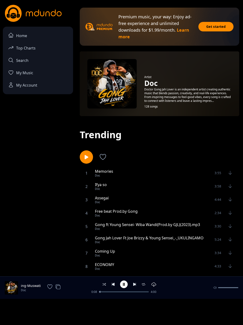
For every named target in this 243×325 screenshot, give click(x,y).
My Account (26, 85)
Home (21, 35)
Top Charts (26, 48)
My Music (24, 72)
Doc (23, 290)
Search (22, 60)
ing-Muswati (31, 285)
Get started (216, 26)
